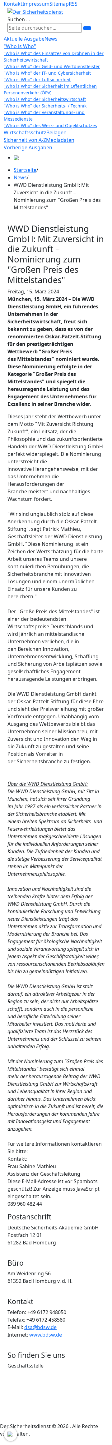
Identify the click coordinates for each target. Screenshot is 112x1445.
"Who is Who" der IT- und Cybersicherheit (47, 73)
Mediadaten (60, 140)
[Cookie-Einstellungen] (10, 1434)
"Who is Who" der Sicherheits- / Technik (45, 106)
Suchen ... (18, 19)
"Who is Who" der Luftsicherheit (37, 79)
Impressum (35, 3)
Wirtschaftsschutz (25, 132)
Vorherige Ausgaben (28, 147)
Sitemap (59, 3)
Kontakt (13, 3)
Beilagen (56, 132)
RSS (73, 3)
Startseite (25, 170)
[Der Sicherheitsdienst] (35, 11)
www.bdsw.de (45, 1334)
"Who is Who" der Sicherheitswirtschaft (45, 99)
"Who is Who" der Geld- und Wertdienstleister (52, 66)
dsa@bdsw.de (40, 1327)
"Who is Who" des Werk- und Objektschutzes (50, 125)
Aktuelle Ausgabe (24, 38)
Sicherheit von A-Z (25, 140)
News (51, 38)
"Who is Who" (20, 46)
